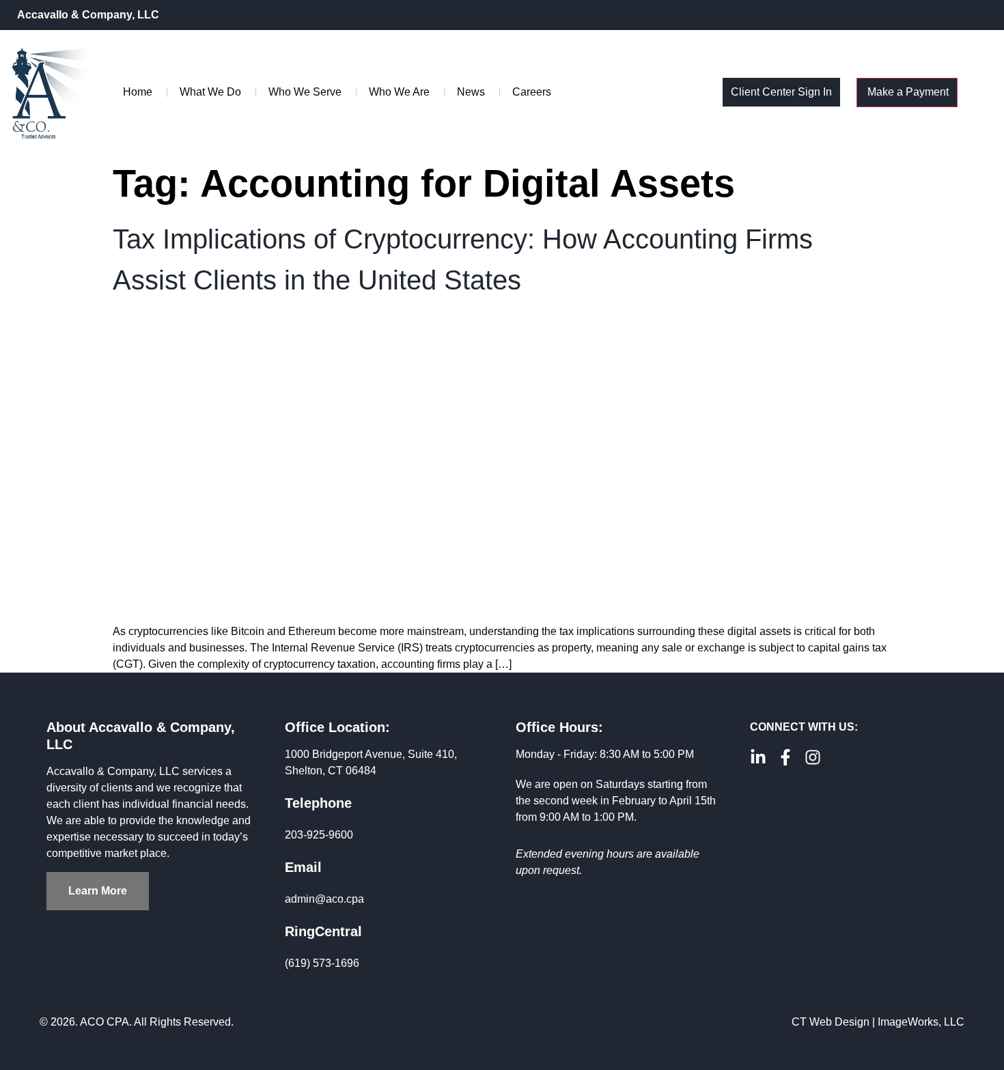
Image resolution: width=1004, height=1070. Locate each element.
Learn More (97, 891)
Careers (531, 92)
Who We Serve (304, 92)
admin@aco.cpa (324, 899)
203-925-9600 (319, 835)
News (471, 92)
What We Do (210, 92)
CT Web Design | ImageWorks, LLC (878, 1022)
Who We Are (399, 92)
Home (137, 92)
